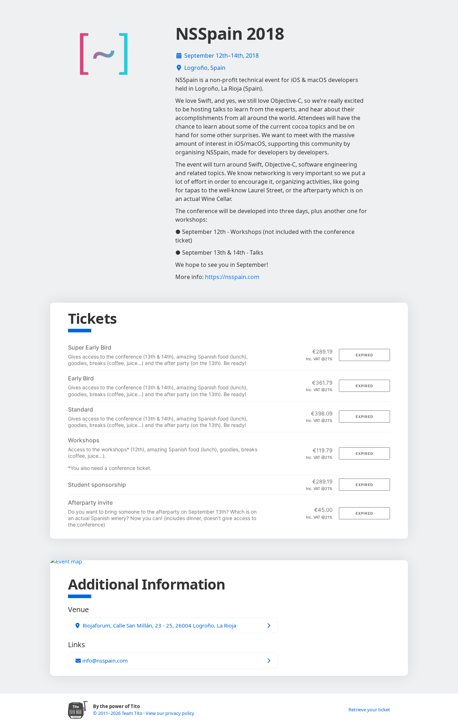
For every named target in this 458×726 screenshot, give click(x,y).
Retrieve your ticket (369, 709)
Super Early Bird (89, 347)
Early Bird (81, 378)
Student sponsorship (97, 484)
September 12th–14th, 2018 (221, 55)
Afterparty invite (90, 502)
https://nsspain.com (232, 277)
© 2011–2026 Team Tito (118, 713)
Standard (80, 409)
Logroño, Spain (204, 68)
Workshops (83, 440)
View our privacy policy (170, 713)
